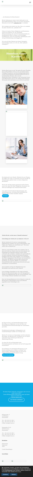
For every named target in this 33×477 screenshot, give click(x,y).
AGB (3, 446)
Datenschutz (5, 443)
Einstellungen (9, 470)
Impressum (4, 445)
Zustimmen (5, 474)
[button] (30, 2)
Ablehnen (14, 474)
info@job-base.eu (10, 423)
